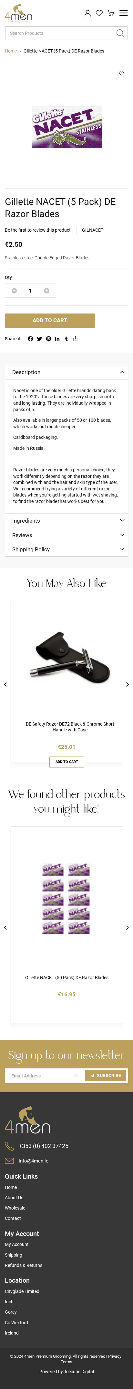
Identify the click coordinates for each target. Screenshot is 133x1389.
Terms (66, 1361)
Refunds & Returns (23, 1265)
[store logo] (18, 13)
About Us (14, 1197)
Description (26, 372)
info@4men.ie (33, 1161)
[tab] (66, 372)
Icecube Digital (79, 1371)
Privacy (114, 1356)
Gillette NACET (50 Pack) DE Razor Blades (66, 977)
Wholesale (15, 1208)
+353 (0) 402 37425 (43, 1146)
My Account (17, 1244)
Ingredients (26, 520)
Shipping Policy (31, 549)
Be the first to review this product (38, 230)
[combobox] (66, 33)
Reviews (22, 535)
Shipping (13, 1255)
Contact (13, 1218)
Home (11, 50)
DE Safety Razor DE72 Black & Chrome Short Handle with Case (70, 726)
